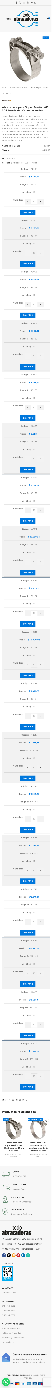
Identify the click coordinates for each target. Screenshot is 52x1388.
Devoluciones (8, 1342)
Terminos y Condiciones (13, 1338)
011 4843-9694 (8, 1311)
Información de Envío (11, 1328)
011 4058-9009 (9, 1293)
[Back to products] (6, 93)
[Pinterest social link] (28, 3)
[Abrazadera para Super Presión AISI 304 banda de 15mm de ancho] (13, 1128)
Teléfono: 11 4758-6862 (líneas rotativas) (23, 1244)
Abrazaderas (15, 88)
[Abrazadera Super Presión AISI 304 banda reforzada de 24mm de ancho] (38, 1128)
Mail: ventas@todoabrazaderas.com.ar (22, 1249)
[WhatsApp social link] (35, 3)
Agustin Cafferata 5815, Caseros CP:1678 (23, 1239)
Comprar (28, 212)
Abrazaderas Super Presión (36, 88)
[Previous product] (3, 93)
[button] (6, 1382)
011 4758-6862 (8, 1306)
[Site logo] (26, 19)
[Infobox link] (14, 1174)
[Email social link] (24, 3)
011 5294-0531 (8, 1315)
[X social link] (20, 3)
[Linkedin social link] (31, 3)
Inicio (4, 88)
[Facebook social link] (16, 3)
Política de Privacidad (11, 1333)
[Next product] (10, 93)
